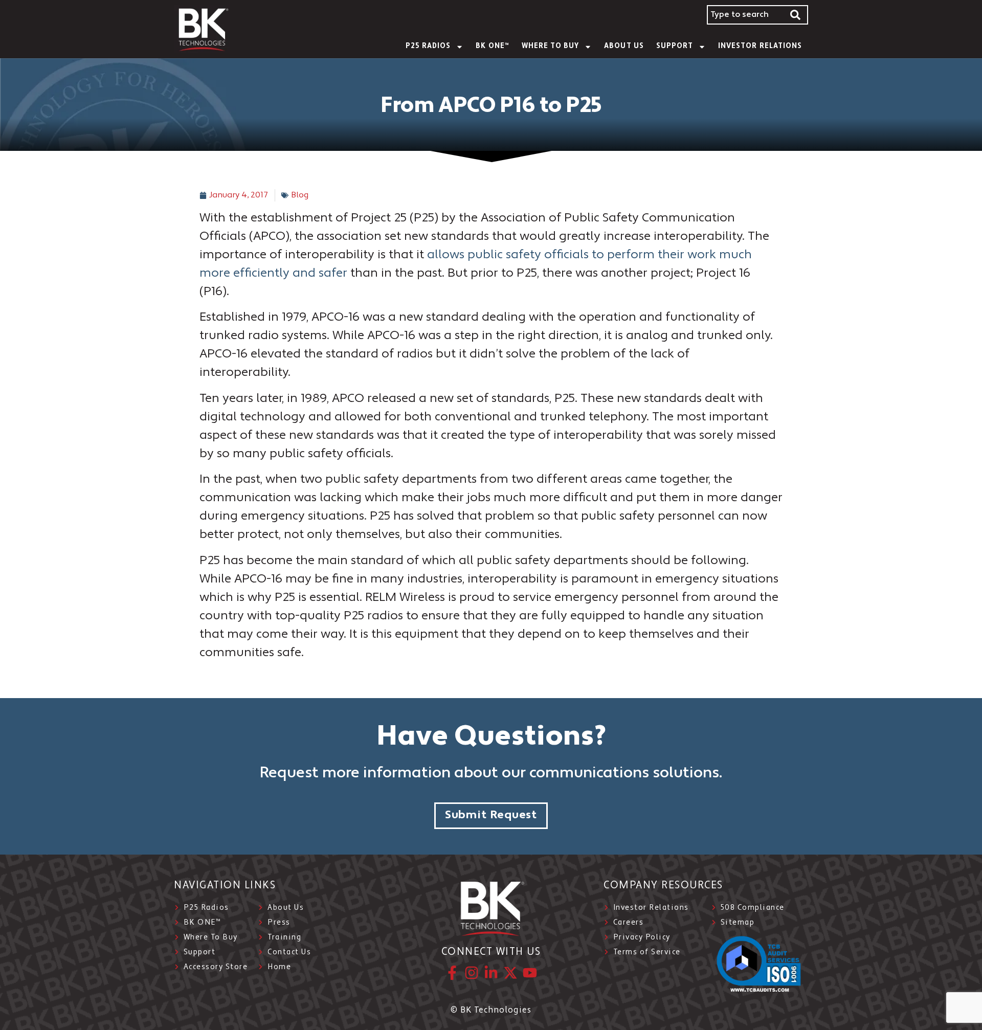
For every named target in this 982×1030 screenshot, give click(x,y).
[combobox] (745, 15)
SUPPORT (674, 46)
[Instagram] (471, 972)
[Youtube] (530, 972)
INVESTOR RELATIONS (760, 46)
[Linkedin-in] (491, 972)
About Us (623, 46)
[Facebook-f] (452, 972)
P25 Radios (428, 46)
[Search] (796, 15)
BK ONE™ (492, 46)
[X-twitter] (510, 972)
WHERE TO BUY (550, 46)
